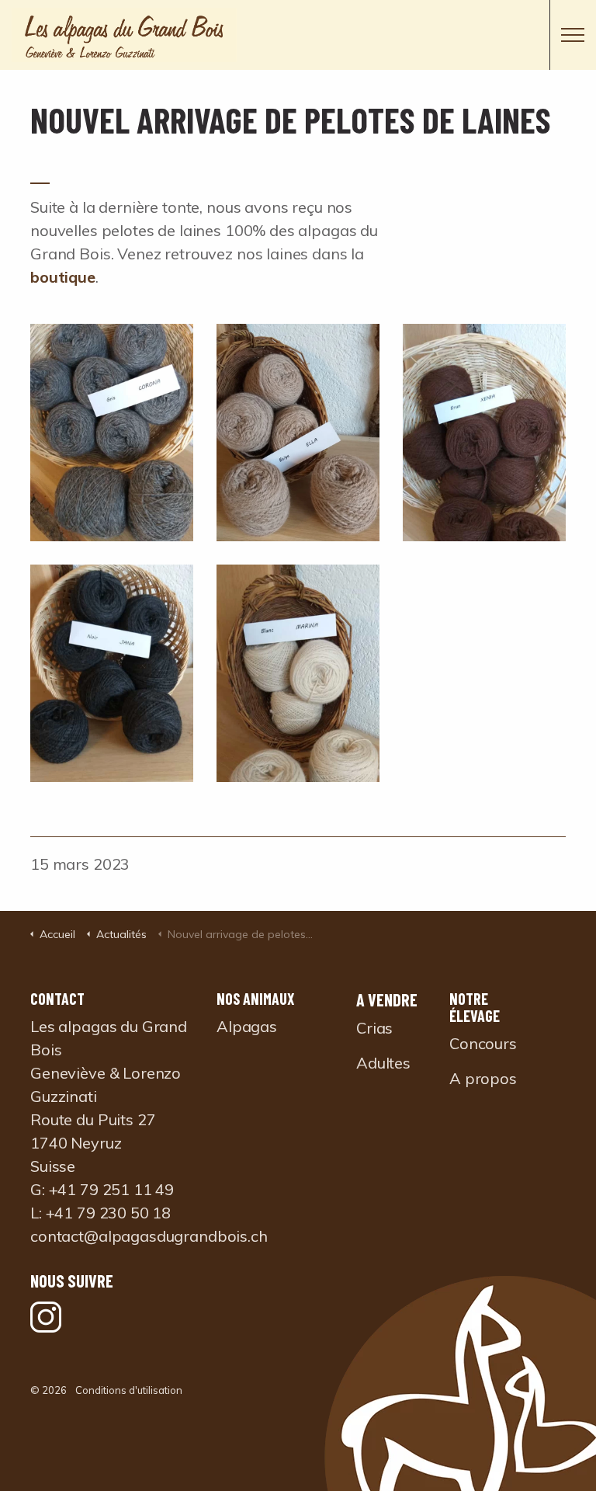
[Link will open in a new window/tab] (45, 1317)
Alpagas (247, 1026)
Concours (483, 1043)
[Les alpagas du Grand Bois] (298, 35)
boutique (62, 277)
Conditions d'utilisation (128, 1390)
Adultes (383, 1062)
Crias (374, 1027)
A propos (483, 1078)
